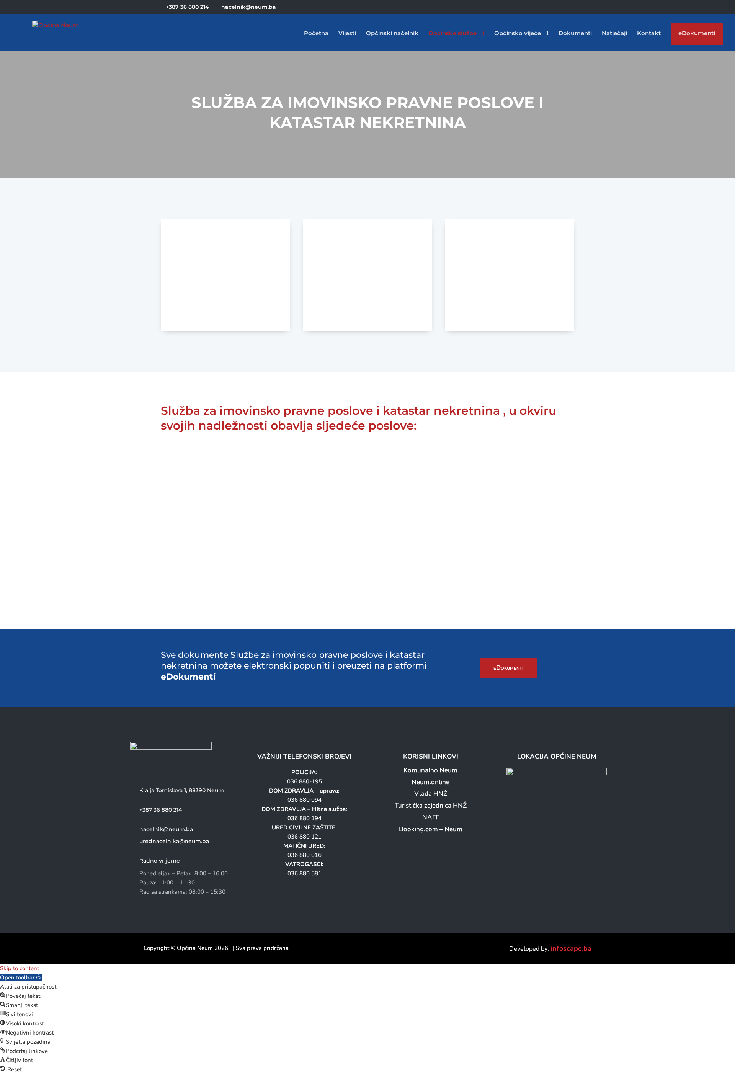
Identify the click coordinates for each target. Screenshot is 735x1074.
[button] (21, 977)
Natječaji (614, 34)
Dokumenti (575, 34)
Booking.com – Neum (430, 829)
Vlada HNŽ (430, 793)
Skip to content (19, 968)
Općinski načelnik (392, 34)
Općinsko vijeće (517, 34)
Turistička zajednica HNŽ (431, 805)
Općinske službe (452, 34)
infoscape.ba (570, 948)
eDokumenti (696, 35)
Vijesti (347, 34)
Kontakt (649, 34)
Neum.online (430, 782)
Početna (316, 34)
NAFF (430, 817)
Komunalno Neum (430, 770)
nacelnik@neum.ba (166, 829)
